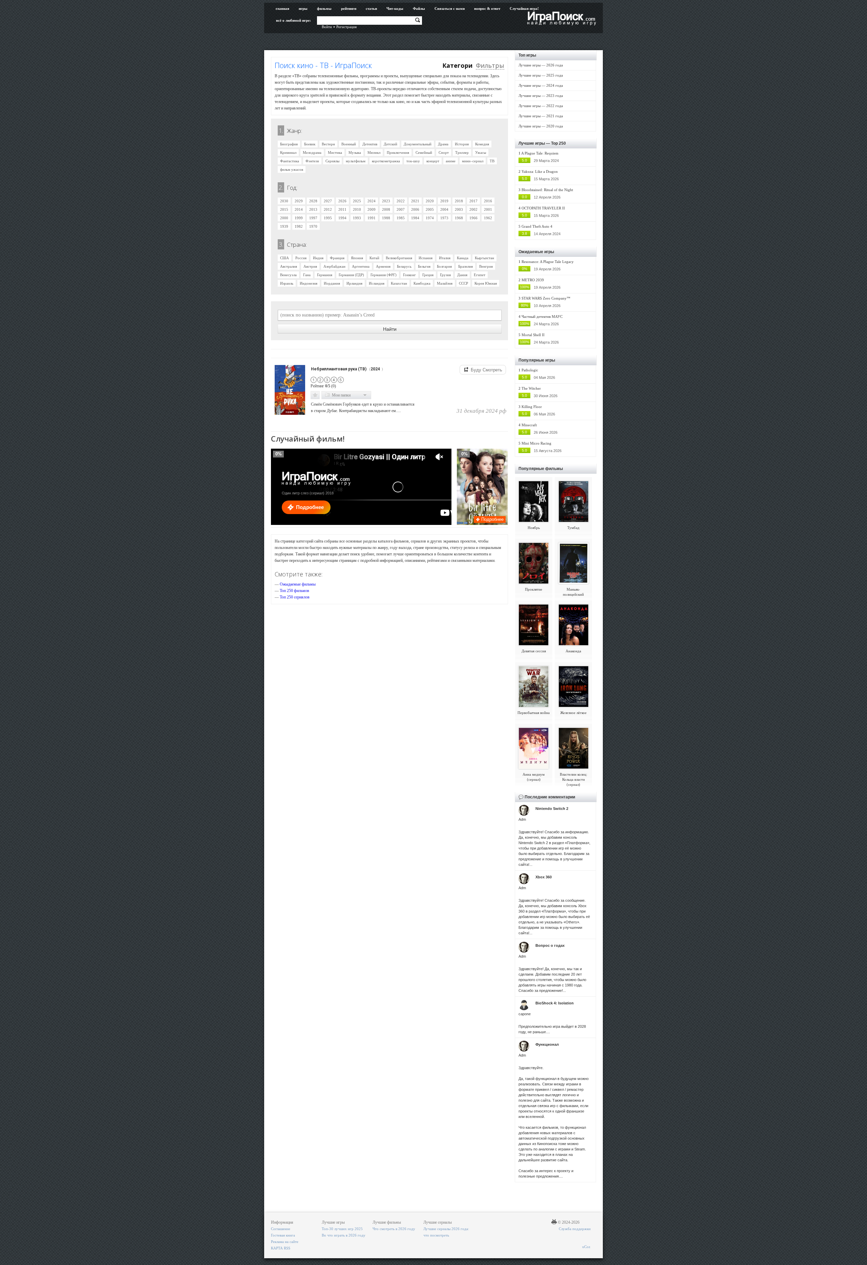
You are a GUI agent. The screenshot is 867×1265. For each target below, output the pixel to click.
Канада (462, 258)
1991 (371, 218)
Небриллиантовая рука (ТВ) (338, 369)
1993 (357, 218)
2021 (415, 201)
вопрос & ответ (487, 8)
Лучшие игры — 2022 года (541, 106)
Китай (374, 258)
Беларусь (404, 266)
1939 (284, 226)
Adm (522, 819)
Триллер (462, 152)
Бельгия (424, 266)
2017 (473, 201)
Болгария (444, 266)
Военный (348, 144)
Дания (462, 275)
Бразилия (465, 266)
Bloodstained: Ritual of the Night (547, 190)
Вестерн (328, 144)
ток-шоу (413, 161)
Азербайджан (334, 266)
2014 (299, 209)
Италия (444, 258)
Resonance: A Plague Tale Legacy (548, 262)
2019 (444, 201)
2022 (401, 201)
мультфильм (355, 161)
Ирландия (354, 283)
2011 (342, 209)
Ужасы (480, 152)
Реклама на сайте (284, 1242)
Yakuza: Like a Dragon (540, 171)
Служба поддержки (575, 1229)
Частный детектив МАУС (542, 316)
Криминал (288, 152)
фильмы (324, 8)
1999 (299, 218)
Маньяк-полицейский (573, 591)
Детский (390, 144)
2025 (357, 201)
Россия (300, 258)
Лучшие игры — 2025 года (541, 75)
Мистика (335, 152)
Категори (457, 65)
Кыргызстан (484, 258)
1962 (488, 218)
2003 (459, 209)
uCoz (586, 1247)
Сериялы (332, 161)
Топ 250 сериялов (295, 597)
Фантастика (289, 161)
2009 (371, 209)
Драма (443, 144)
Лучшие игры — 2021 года (541, 116)
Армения (383, 266)
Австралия (288, 266)
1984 (415, 218)
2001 (488, 209)
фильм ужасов (291, 169)
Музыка (354, 152)
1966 (473, 218)
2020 (430, 201)
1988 (386, 218)
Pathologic (530, 370)
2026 (342, 201)
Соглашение (280, 1229)
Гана (307, 275)
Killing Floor (532, 407)
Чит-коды (394, 8)
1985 (401, 218)
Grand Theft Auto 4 (537, 226)
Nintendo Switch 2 (551, 809)
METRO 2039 (533, 280)
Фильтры (490, 65)
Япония (357, 258)
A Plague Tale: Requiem (539, 153)
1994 (342, 218)
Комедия (482, 144)
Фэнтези (312, 161)
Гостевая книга (283, 1235)
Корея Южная (485, 283)
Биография (289, 144)
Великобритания (399, 258)
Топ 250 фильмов (294, 590)
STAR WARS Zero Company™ (546, 298)
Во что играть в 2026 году (343, 1235)
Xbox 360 (543, 877)
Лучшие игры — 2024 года (541, 85)
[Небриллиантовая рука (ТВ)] (291, 388)
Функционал (547, 1044)
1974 (430, 218)
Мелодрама (312, 152)
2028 (313, 201)
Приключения (398, 152)
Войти (327, 27)
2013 (313, 209)
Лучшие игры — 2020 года (541, 126)
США (284, 258)
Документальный (417, 144)
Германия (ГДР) (351, 275)
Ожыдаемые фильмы (298, 584)
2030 (284, 201)
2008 (386, 209)
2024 (371, 201)
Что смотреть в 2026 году (394, 1229)
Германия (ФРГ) (384, 275)
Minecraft (529, 425)
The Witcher (531, 388)
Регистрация (346, 27)
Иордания (332, 283)
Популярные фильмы (541, 468)
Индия (318, 258)
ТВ (492, 161)
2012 (328, 209)
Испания (425, 258)
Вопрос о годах (550, 945)
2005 (430, 209)
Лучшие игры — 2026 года (541, 65)
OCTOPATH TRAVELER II (543, 208)
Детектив (369, 144)
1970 (313, 226)
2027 (328, 201)
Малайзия (444, 283)
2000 (284, 218)
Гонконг (409, 275)
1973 (444, 218)
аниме (451, 161)
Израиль (286, 283)
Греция (428, 275)
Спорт (444, 152)
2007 (401, 209)
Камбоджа (422, 283)
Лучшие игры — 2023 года (541, 96)
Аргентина (360, 266)
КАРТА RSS (280, 1248)
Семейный (424, 152)
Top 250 (558, 143)
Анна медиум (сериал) (534, 776)
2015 (284, 209)
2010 (357, 209)
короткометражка (386, 161)
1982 (299, 226)
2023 (386, 201)
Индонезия (308, 283)
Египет (479, 275)
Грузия (445, 275)
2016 (488, 201)
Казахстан (399, 283)
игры (303, 8)
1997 (313, 218)
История (462, 144)
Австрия (310, 266)
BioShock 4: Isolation (554, 1003)
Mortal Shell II (533, 335)
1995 (328, 218)
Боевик (309, 144)
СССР (463, 283)
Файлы (419, 8)
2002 (473, 209)
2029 (299, 201)
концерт (432, 161)
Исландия (376, 283)
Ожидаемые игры (536, 251)
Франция (337, 258)
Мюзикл (373, 152)
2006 (415, 209)
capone (525, 1014)
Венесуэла (288, 275)
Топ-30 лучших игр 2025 (342, 1229)
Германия (324, 275)
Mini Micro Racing (536, 443)
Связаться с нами (450, 8)
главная (282, 8)
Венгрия (486, 266)
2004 (444, 209)
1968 (459, 218)
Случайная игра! (524, 8)
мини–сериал (472, 161)
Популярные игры (537, 360)
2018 (459, 201)
